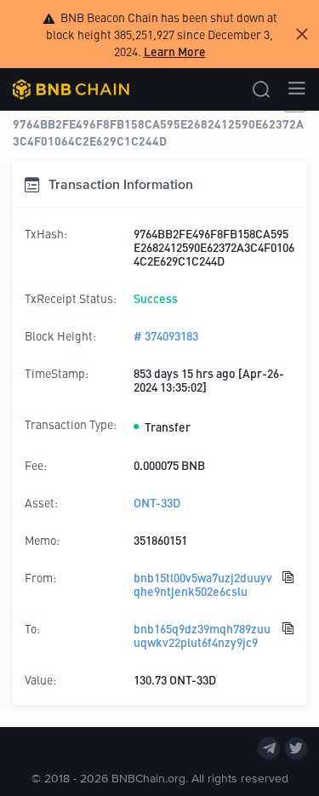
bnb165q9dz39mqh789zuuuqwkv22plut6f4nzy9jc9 (202, 635)
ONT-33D (157, 502)
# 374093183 (166, 335)
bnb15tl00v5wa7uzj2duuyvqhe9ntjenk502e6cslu (203, 584)
